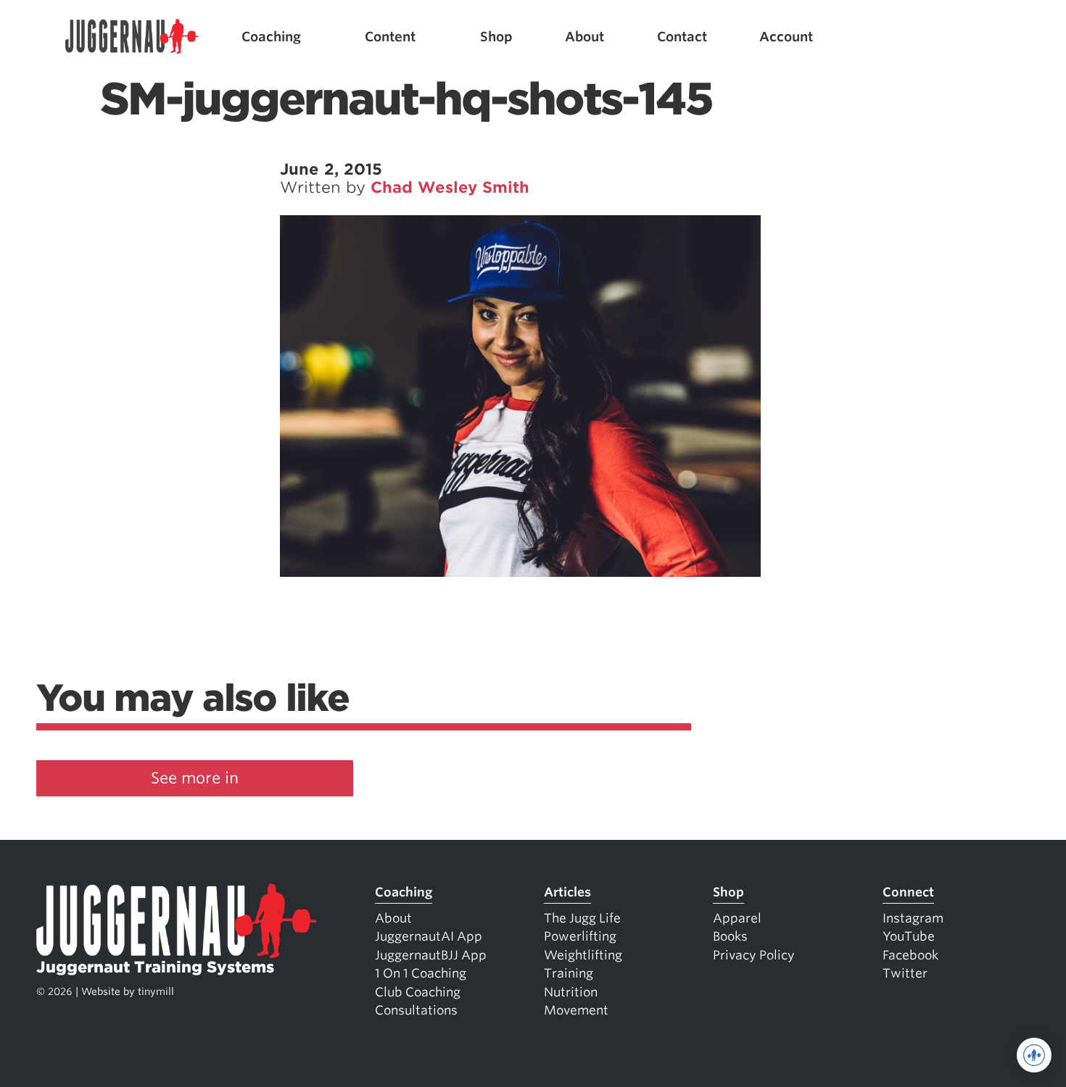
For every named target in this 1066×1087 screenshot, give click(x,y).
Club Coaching (417, 992)
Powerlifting (580, 936)
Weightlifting (583, 955)
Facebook (910, 955)
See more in (195, 778)
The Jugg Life (582, 918)
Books (730, 936)
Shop (496, 36)
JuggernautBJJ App (431, 955)
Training (568, 973)
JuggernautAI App (428, 936)
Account (786, 36)
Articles (567, 892)
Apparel (737, 918)
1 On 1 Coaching (420, 973)
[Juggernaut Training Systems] (131, 36)
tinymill (156, 991)
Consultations (416, 1010)
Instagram (913, 918)
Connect (908, 892)
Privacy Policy (754, 955)
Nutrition (571, 992)
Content (390, 36)
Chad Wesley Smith (450, 187)
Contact (682, 36)
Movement (576, 1010)
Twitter (905, 973)
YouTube (909, 936)
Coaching (271, 36)
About (584, 36)
